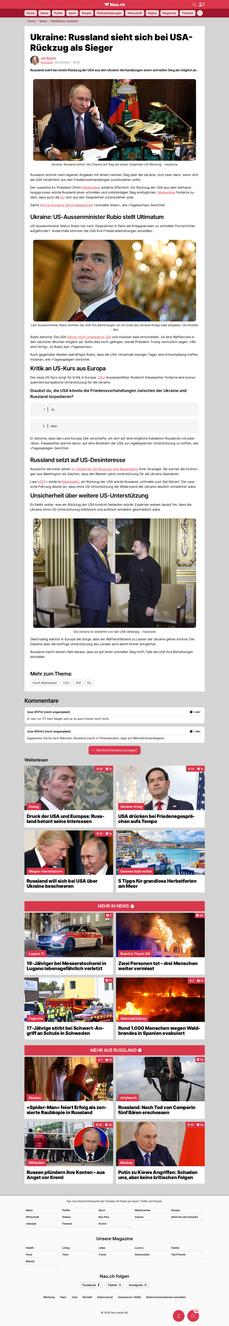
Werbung (49, 1297)
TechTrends (178, 1254)
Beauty (30, 1261)
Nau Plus (103, 1216)
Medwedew (91, 187)
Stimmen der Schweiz (184, 1216)
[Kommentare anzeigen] (193, 1316)
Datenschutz (105, 1297)
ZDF (43, 482)
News (43, 21)
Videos (66, 1216)
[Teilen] (178, 1316)
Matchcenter (143, 1210)
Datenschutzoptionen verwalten (166, 1297)
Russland (47, 62)
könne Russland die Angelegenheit (66, 205)
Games (139, 1216)
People (175, 1210)
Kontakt (87, 1297)
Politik (66, 1210)
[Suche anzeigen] (194, 4)
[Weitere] (200, 13)
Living (66, 1247)
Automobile (142, 1254)
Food (29, 1254)
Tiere (65, 1254)
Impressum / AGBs (129, 1297)
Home (31, 21)
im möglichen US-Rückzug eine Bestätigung (104, 469)
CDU (101, 377)
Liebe (101, 1247)
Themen (67, 1223)
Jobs (75, 1297)
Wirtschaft (32, 1216)
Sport (101, 1210)
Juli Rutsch (48, 58)
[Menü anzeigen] (202, 4)
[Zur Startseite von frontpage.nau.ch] (114, 4)
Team (63, 1297)
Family (175, 1247)
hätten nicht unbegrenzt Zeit (89, 337)
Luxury (139, 1247)
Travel (102, 1254)
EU (62, 197)
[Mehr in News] (114, 906)
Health (30, 1247)
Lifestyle (31, 1223)
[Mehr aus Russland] (114, 1050)
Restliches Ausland (64, 21)
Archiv (102, 1223)
